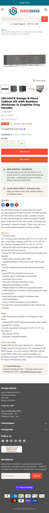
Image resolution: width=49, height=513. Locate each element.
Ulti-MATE (8, 112)
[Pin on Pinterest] (16, 205)
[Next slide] (46, 89)
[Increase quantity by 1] (22, 144)
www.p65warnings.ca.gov (30, 372)
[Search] (44, 19)
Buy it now (24, 159)
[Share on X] (7, 205)
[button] (5, 89)
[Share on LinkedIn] (12, 205)
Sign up (36, 475)
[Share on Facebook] (3, 205)
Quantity (4, 138)
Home (3, 30)
